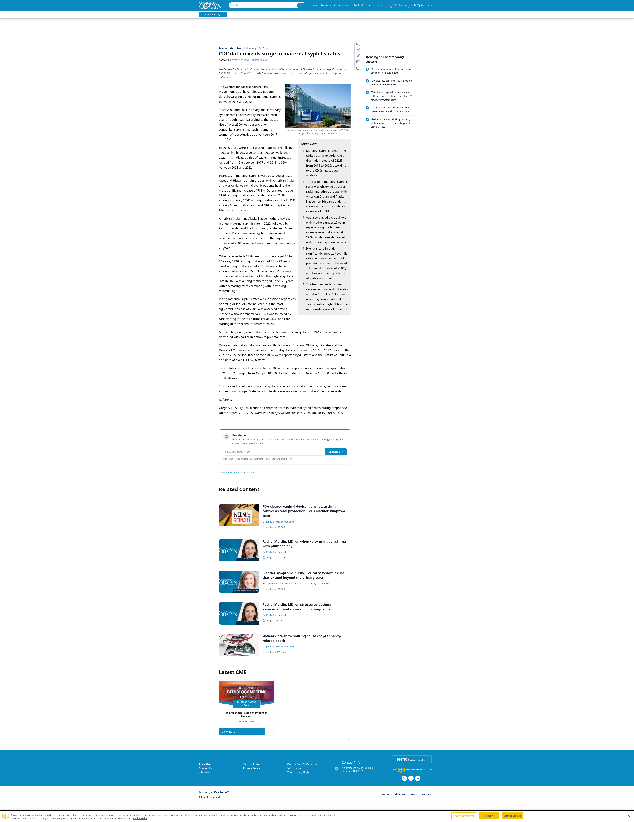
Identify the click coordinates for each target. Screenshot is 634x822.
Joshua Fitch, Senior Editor (280, 521)
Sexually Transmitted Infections (237, 472)
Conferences (341, 5)
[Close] (628, 815)
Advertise (205, 764)
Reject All (489, 815)
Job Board (205, 772)
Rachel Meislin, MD (277, 552)
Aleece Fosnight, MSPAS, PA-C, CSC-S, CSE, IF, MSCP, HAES (298, 583)
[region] (317, 816)
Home (385, 794)
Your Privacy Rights (299, 772)
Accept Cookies (512, 815)
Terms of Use (251, 764)
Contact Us (205, 768)
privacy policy (285, 458)
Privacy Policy (251, 768)
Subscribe (334, 451)
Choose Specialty (210, 14)
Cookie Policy (140, 818)
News (316, 5)
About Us (399, 794)
